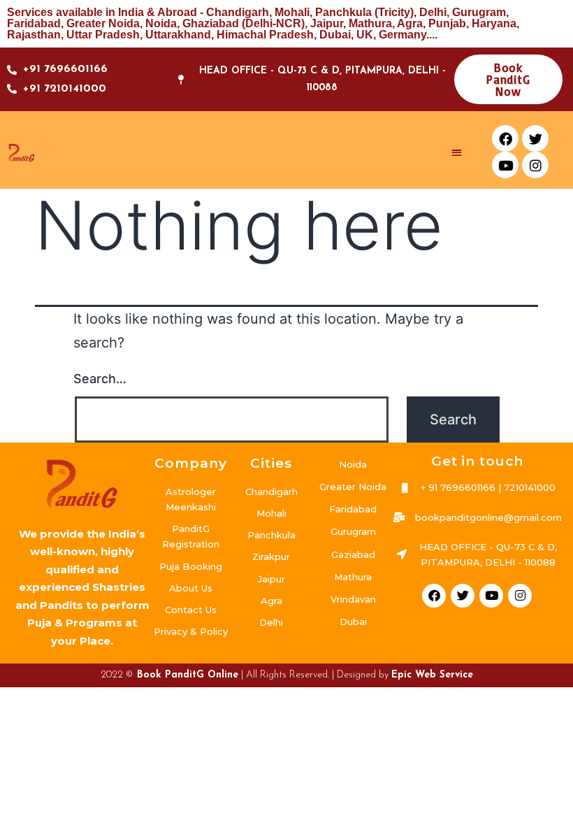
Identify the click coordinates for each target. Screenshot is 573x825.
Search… (99, 378)
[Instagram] (535, 165)
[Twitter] (535, 138)
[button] (457, 152)
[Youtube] (505, 165)
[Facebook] (505, 138)
